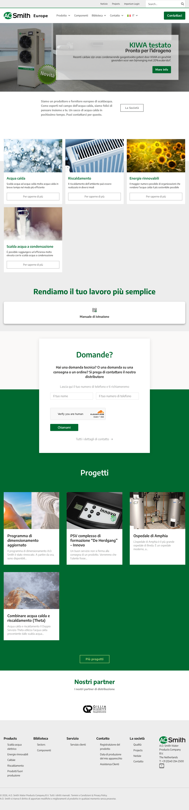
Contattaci (174, 15)
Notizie (137, 755)
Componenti (81, 15)
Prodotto (61, 15)
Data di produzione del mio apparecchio (111, 756)
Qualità (137, 744)
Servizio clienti (78, 744)
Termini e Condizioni (81, 795)
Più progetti (95, 659)
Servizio (73, 738)
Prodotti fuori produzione (15, 773)
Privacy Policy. (100, 795)
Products (10, 738)
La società (132, 107)
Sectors (41, 744)
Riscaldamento (15, 765)
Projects (137, 750)
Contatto (115, 15)
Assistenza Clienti (109, 764)
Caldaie (11, 759)
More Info (161, 69)
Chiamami (64, 427)
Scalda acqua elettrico (14, 746)
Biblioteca (97, 15)
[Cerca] (182, 4)
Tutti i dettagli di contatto (92, 439)
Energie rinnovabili (17, 754)
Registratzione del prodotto (110, 746)
